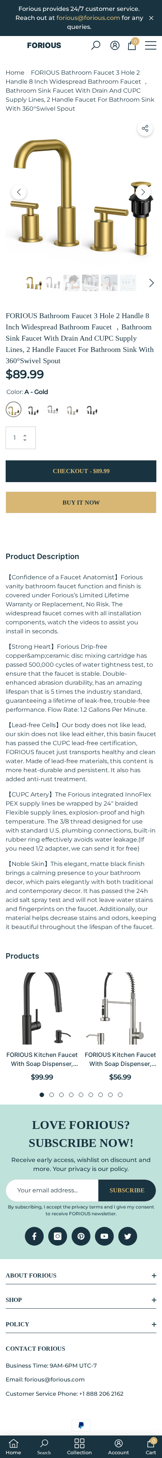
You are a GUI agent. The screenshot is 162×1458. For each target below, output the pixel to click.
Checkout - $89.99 (81, 471)
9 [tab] (120, 1095)
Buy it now (81, 502)
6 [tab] (91, 1095)
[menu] (150, 45)
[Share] (145, 128)
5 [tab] (81, 1095)
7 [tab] (100, 1095)
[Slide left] (18, 192)
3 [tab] (61, 1095)
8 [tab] (110, 1095)
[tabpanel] (42, 1027)
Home (15, 72)
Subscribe (127, 1190)
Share (145, 128)
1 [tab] (42, 1095)
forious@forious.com (88, 17)
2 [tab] (51, 1095)
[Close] (151, 18)
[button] (95, 45)
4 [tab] (71, 1095)
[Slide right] (143, 192)
